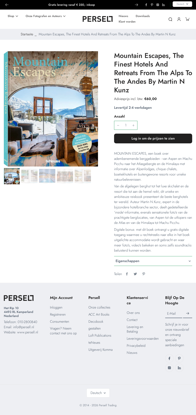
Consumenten (59, 321)
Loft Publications (99, 335)
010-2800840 (27, 321)
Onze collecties (99, 307)
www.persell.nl (27, 332)
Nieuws (132, 352)
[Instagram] (158, 4)
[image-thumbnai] (11, 176)
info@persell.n (23, 327)
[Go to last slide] (7, 5)
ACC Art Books (98, 314)
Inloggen (56, 307)
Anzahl (119, 116)
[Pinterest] (152, 4)
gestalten (94, 328)
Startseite (27, 34)
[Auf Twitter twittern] (135, 274)
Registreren (58, 314)
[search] (170, 19)
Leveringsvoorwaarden (143, 338)
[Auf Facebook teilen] (127, 274)
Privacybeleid (136, 345)
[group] (51, 108)
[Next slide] (136, 5)
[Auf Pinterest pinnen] (144, 274)
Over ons (133, 312)
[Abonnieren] (187, 313)
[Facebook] (146, 4)
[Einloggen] (179, 18)
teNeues (94, 342)
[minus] (118, 125)
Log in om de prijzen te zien (153, 138)
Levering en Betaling (135, 329)
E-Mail (171, 313)
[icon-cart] (187, 19)
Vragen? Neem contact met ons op (63, 331)
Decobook (95, 321)
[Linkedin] (163, 4)
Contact (132, 319)
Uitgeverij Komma (100, 349)
